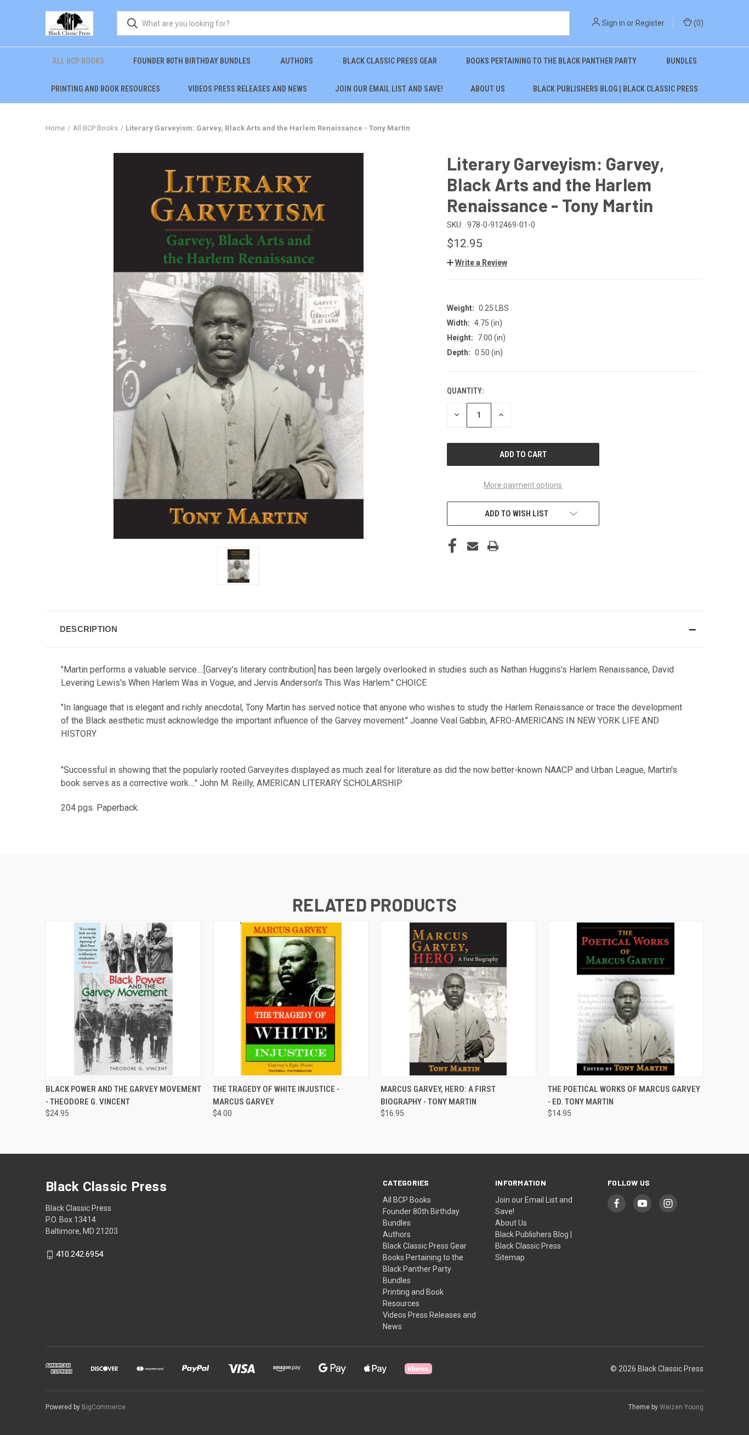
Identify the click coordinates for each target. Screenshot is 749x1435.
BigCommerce (104, 1407)
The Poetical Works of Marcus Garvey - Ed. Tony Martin (624, 1095)
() (697, 23)
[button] (477, 262)
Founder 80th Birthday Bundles (192, 60)
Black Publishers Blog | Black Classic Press (615, 88)
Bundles (681, 60)
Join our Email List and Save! (389, 88)
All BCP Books (78, 60)
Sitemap (510, 1257)
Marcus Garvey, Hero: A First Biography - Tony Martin (438, 1095)
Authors (296, 60)
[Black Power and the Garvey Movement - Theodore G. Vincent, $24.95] (123, 999)
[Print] (492, 546)
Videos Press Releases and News (247, 88)
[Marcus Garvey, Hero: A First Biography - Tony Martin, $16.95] (458, 999)
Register (650, 23)
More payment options (523, 485)
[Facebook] (452, 546)
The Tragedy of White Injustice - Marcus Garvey (276, 1095)
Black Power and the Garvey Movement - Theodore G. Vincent (123, 1095)
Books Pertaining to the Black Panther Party (551, 60)
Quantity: (465, 390)
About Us (487, 88)
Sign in (613, 23)
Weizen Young (681, 1407)
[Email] (472, 546)
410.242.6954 (79, 1254)
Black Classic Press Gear (390, 60)
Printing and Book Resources (105, 88)
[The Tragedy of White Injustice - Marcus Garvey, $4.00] (290, 999)
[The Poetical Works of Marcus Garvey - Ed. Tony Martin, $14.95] (625, 999)
